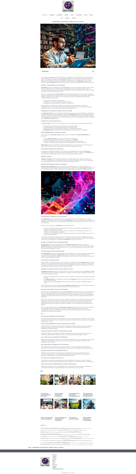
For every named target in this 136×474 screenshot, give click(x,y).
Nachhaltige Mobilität (54, 438)
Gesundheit (59, 15)
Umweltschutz (44, 444)
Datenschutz (55, 430)
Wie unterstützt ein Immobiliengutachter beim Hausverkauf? (88, 395)
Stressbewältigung (61, 442)
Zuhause (67, 18)
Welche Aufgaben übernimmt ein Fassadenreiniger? (87, 419)
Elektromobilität (64, 432)
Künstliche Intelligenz (67, 436)
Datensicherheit (62, 430)
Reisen (91, 15)
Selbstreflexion (79, 440)
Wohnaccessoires (54, 444)
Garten (54, 457)
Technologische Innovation (74, 442)
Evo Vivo (45, 15)
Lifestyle (66, 15)
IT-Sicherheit (56, 436)
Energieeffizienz (75, 432)
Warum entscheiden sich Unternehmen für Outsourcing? (61, 419)
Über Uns (54, 464)
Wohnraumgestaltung (64, 444)
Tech (62, 18)
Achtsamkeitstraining (73, 428)
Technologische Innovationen (86, 442)
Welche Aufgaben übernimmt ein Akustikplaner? (59, 395)
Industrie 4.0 (50, 436)
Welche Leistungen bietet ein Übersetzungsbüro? (47, 418)
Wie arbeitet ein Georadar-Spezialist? (74, 418)
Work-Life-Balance (73, 444)
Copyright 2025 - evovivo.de (68, 472)
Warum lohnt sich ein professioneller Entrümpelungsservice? (74, 395)
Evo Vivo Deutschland (90, 455)
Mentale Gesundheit (85, 436)
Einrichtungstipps (55, 432)
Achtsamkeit (44, 428)
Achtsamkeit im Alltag (58, 428)
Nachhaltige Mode (64, 438)
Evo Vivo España (89, 459)
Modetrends (44, 438)
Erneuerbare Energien (66, 434)
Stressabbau (48, 443)
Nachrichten (79, 15)
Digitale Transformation (73, 430)
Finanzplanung (73, 434)
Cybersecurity (49, 430)
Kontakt (74, 18)
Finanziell (51, 15)
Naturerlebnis (84, 438)
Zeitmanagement (81, 444)
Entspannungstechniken (50, 434)
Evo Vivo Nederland (89, 464)
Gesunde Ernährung (83, 434)
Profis (85, 15)
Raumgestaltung (48, 440)
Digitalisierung (83, 430)
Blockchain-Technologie (84, 428)
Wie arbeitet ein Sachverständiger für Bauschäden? (46, 395)
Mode (72, 15)
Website (54, 467)
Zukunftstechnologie (89, 444)
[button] (92, 71)
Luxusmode (78, 436)
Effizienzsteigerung (45, 432)
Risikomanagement (57, 440)
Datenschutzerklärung (57, 468)
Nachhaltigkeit (76, 438)
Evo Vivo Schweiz (89, 468)
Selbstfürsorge (69, 440)
